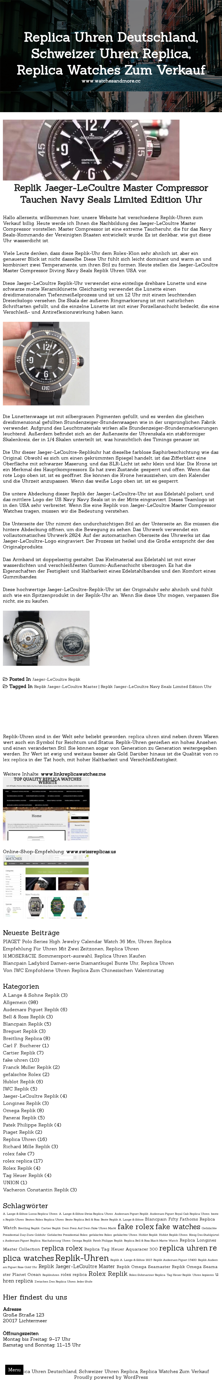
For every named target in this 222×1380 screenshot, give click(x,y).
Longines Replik (22, 1103)
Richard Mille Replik (26, 1146)
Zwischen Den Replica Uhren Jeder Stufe (63, 1281)
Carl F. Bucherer (22, 1045)
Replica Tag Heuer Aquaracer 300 (121, 1249)
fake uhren (15, 1060)
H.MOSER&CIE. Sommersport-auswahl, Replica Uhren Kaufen (74, 956)
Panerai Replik (19, 1117)
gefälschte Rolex (22, 1074)
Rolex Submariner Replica (147, 1275)
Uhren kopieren (203, 1275)
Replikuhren (50, 1275)
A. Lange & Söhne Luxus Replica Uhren (30, 1214)
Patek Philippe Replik (28, 1125)
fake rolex (136, 1226)
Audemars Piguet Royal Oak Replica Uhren (180, 1214)
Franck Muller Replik (27, 1067)
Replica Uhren (19, 1139)
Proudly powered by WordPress (111, 1377)
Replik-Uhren (82, 1258)
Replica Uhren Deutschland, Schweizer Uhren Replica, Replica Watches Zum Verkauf (111, 53)
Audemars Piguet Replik (31, 1009)
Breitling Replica (22, 1038)
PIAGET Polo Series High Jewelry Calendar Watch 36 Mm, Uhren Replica (87, 941)
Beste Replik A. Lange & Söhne (122, 1219)
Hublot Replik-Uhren (173, 1235)
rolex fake (14, 1154)
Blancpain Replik (23, 1024)
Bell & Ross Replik (24, 1017)
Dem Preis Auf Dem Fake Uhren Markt (89, 1228)
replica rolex (62, 1248)
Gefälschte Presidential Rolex (67, 1235)
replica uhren (144, 736)
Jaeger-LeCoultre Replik (56, 679)
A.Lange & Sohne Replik (31, 995)
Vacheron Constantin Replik (36, 1190)
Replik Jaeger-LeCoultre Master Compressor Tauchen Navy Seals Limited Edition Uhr (111, 193)
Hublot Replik (19, 1081)
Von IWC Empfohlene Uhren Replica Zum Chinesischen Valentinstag (83, 970)
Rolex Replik (17, 1168)
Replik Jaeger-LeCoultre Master (65, 686)
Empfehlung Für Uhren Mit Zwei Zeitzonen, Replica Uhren (71, 949)
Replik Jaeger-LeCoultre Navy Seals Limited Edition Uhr (156, 686)
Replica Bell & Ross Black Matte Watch (151, 1240)
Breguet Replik (20, 1031)
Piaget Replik (18, 1132)
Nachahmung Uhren (56, 1240)
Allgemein (15, 1002)
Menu (14, 1370)
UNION (11, 1182)
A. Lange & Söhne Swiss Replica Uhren (86, 1214)
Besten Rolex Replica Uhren (44, 1219)
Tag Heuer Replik (23, 1175)
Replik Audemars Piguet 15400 (175, 1260)
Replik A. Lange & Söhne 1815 (131, 1260)
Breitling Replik (29, 1228)
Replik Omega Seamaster (143, 1266)
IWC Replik (16, 1089)
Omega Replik (19, 1110)
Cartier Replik (19, 1053)
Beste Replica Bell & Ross (82, 1219)
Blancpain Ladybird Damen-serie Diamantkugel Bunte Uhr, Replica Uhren (88, 963)
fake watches (178, 1226)
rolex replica (17, 1161)
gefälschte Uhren (125, 1235)
